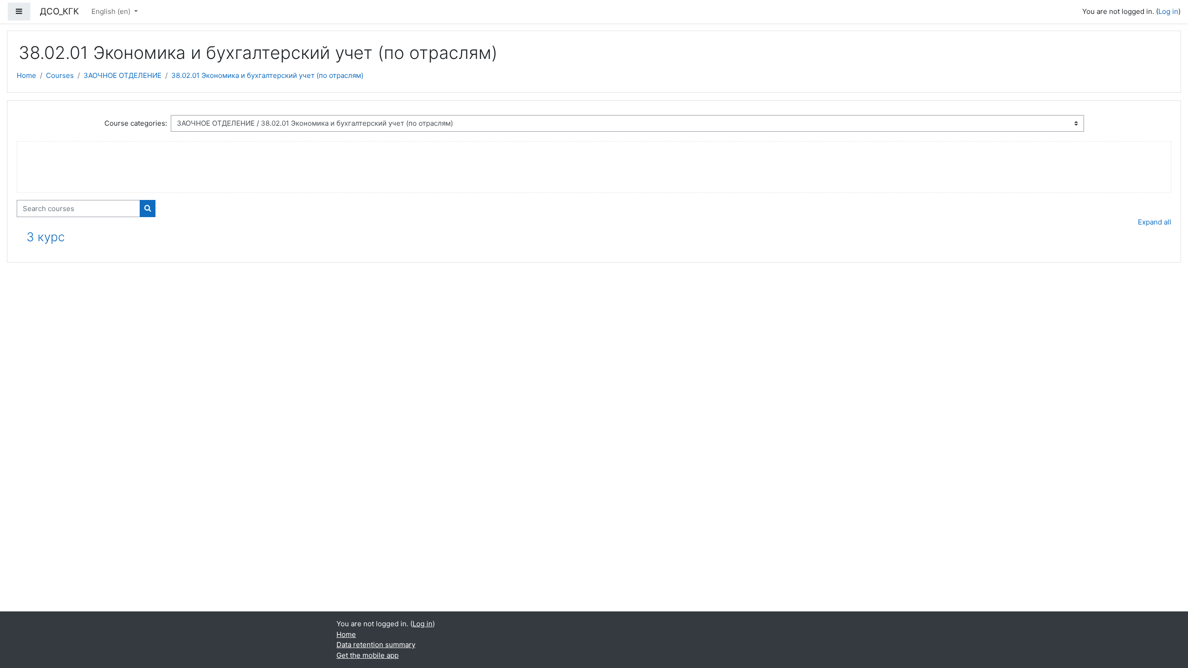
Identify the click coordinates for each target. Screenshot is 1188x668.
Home (26, 75)
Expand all (1154, 222)
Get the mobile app (367, 655)
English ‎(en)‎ (111, 11)
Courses (60, 75)
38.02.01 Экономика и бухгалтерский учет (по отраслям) (267, 75)
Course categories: (135, 123)
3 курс (45, 237)
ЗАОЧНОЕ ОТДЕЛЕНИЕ (122, 75)
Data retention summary (375, 644)
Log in (1168, 11)
